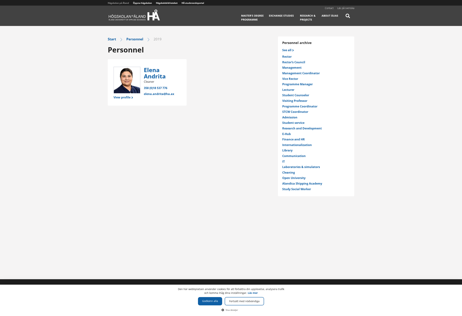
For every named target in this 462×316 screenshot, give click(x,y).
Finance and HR (293, 139)
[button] (231, 310)
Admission (289, 117)
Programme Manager (297, 84)
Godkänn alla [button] (210, 301)
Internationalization (297, 145)
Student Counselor (295, 95)
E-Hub (286, 134)
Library (287, 150)
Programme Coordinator (299, 106)
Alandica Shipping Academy (302, 183)
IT (283, 161)
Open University (294, 178)
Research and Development (302, 128)
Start (112, 39)
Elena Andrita (155, 73)
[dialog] (231, 300)
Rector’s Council (293, 62)
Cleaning (288, 172)
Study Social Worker (296, 189)
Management (292, 68)
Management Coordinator (301, 73)
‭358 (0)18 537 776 (155, 88)
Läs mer (253, 293)
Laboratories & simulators (301, 167)
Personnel (134, 39)
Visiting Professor (294, 101)
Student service (293, 123)
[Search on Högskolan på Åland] (347, 19)
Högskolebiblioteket (167, 3)
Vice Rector (290, 79)
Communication (294, 156)
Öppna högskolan (142, 3)
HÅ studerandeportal (193, 3)
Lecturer (288, 90)
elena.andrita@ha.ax (159, 94)
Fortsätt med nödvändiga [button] (244, 301)
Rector (287, 57)
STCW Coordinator (295, 112)
